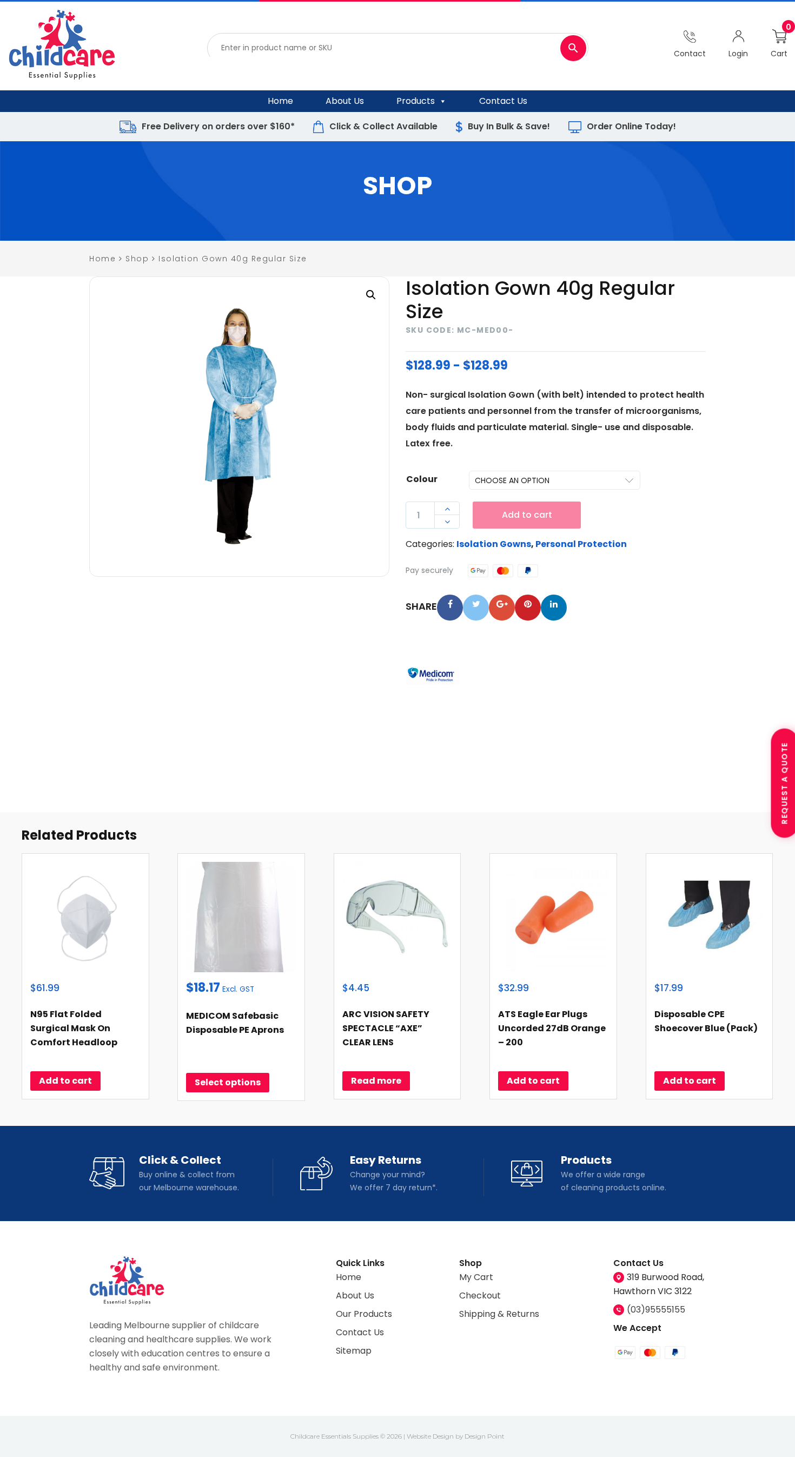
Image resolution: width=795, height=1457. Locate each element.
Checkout (480, 1295)
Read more (376, 1080)
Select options (228, 1082)
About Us (345, 101)
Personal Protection (581, 544)
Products (415, 101)
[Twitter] (476, 608)
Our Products (364, 1314)
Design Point (485, 1436)
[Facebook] (450, 608)
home (102, 258)
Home (280, 101)
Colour (422, 479)
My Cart (476, 1277)
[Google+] (502, 608)
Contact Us (503, 101)
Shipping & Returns (499, 1314)
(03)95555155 (656, 1309)
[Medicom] (433, 675)
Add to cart (527, 515)
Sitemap (354, 1350)
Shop (137, 258)
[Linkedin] (554, 608)
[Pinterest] (528, 608)
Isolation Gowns (493, 544)
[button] (371, 295)
